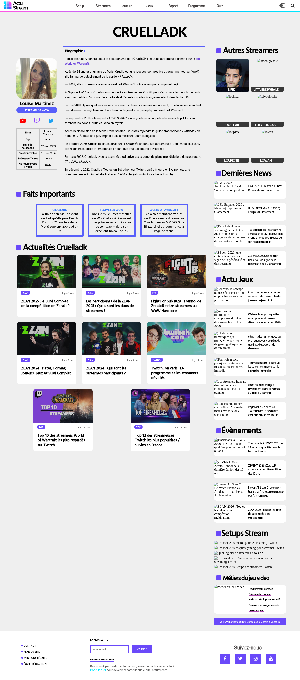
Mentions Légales (35, 658)
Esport (173, 6)
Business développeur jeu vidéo (265, 599)
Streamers (103, 6)
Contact (30, 645)
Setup (80, 6)
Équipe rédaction (35, 664)
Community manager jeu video (264, 605)
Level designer (256, 610)
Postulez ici (98, 670)
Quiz (220, 6)
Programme (196, 6)
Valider (142, 649)
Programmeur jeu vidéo (261, 589)
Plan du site (32, 652)
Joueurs (126, 6)
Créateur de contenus (260, 594)
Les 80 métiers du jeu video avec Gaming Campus (250, 621)
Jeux (149, 6)
